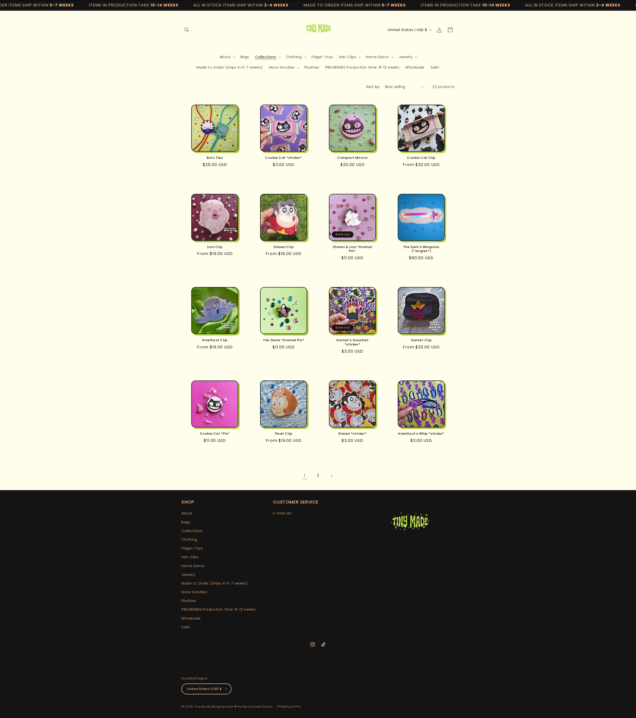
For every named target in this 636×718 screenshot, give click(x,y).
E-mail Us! (282, 513)
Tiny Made (202, 707)
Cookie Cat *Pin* (215, 434)
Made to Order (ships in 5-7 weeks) (214, 583)
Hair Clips (190, 556)
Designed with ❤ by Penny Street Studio (242, 707)
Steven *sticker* (352, 434)
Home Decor (193, 565)
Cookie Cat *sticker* (283, 158)
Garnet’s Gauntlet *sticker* (352, 342)
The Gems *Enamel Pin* (283, 340)
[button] (186, 29)
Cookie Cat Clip (421, 158)
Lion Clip (214, 247)
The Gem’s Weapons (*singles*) (421, 249)
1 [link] (304, 475)
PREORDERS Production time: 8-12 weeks (218, 609)
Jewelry (188, 574)
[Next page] (331, 475)
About (187, 513)
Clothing (189, 539)
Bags (185, 522)
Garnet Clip (421, 340)
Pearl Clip (283, 434)
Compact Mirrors (352, 158)
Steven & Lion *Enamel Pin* (352, 249)
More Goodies (194, 592)
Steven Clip (284, 247)
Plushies (188, 600)
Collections (191, 530)
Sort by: (373, 86)
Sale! (185, 627)
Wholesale (190, 618)
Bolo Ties (215, 158)
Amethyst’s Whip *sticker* (421, 434)
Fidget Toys (192, 548)
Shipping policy (289, 706)
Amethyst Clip (215, 340)
